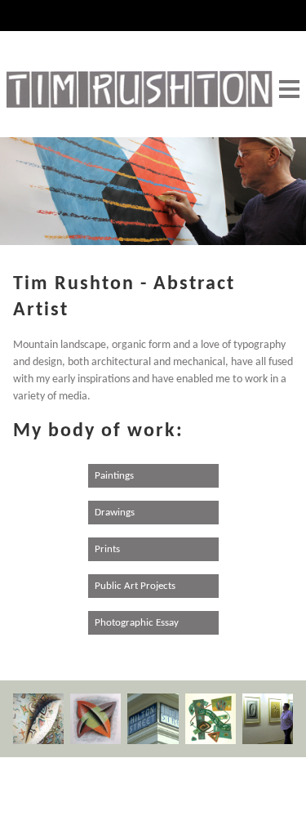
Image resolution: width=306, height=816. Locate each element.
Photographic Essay (137, 623)
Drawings (115, 512)
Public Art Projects (135, 586)
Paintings (114, 475)
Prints (107, 549)
